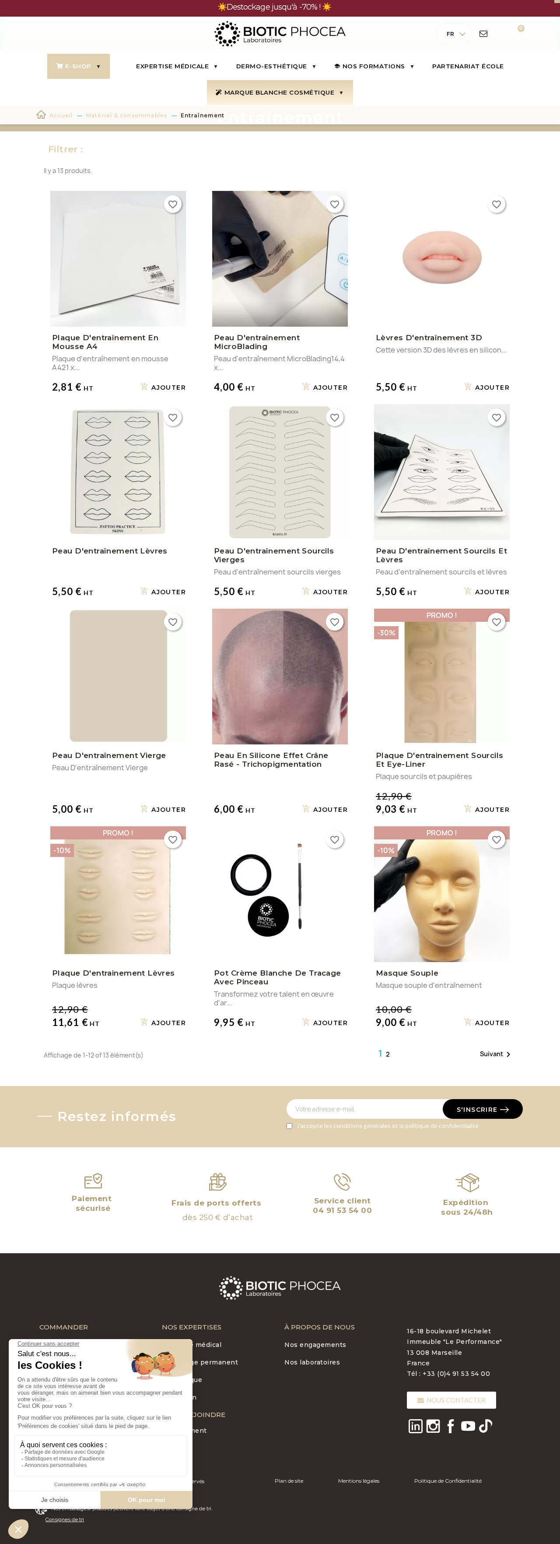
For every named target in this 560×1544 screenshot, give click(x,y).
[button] (451, 1400)
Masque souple (407, 973)
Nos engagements (315, 1345)
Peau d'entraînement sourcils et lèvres (441, 555)
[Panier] (515, 33)
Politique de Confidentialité (448, 1480)
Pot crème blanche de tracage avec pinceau (277, 977)
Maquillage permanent (200, 1362)
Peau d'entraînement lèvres (110, 550)
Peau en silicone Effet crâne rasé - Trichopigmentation (271, 759)
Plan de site (289, 1480)
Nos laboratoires (312, 1362)
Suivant (497, 1054)
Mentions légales (358, 1480)
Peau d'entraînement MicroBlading (257, 342)
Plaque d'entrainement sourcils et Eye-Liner (440, 759)
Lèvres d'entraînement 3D (429, 337)
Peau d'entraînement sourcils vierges (274, 555)
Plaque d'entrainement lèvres (113, 973)
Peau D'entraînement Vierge (109, 755)
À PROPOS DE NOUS (319, 1327)
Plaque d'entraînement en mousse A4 (105, 342)
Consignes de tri (65, 1519)
